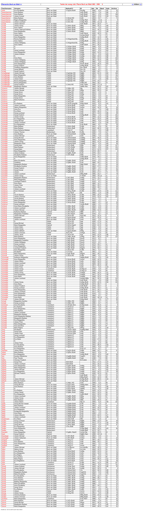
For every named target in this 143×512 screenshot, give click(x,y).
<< (133, 4)
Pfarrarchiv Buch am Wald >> (11, 4)
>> (141, 4)
